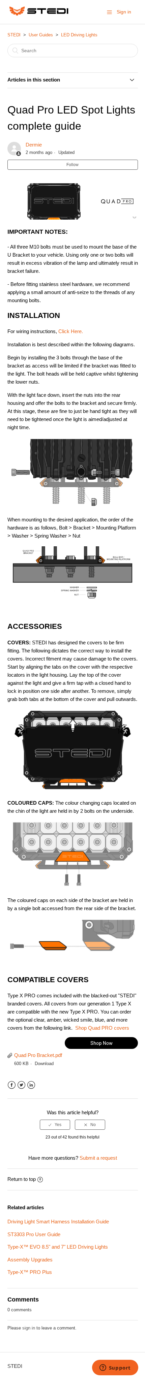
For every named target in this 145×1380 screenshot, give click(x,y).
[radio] (55, 1125)
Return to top (21, 1179)
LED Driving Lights (79, 34)
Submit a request (98, 1158)
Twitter (21, 1085)
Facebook (11, 1085)
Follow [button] (72, 164)
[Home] (39, 15)
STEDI (14, 34)
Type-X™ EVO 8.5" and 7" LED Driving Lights (57, 1247)
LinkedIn (31, 1085)
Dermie (34, 145)
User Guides (41, 34)
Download (44, 1063)
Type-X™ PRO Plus (29, 1272)
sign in (28, 1327)
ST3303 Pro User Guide (33, 1234)
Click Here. (70, 331)
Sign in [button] (124, 11)
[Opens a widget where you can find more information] (115, 1368)
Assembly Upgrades (30, 1259)
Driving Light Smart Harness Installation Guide (58, 1221)
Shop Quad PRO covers (102, 1028)
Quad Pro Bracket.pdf (38, 1055)
